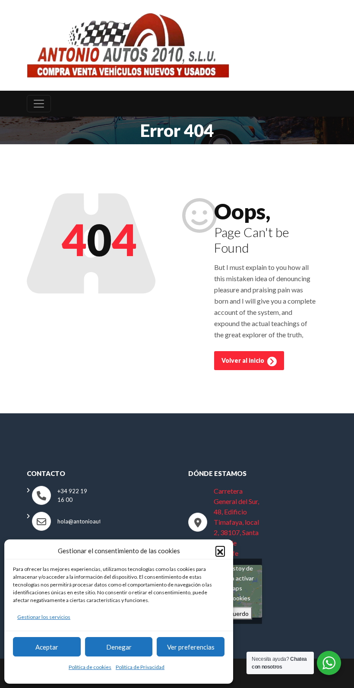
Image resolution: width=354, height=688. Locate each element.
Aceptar (46, 647)
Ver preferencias (191, 647)
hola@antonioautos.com (88, 521)
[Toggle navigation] (39, 103)
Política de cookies (90, 667)
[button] (220, 550)
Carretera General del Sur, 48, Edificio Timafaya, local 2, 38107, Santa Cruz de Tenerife (236, 522)
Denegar (119, 647)
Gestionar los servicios (43, 617)
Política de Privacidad (140, 667)
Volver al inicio (243, 360)
